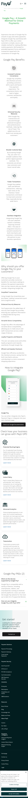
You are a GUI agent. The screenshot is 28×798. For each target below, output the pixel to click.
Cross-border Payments (4, 655)
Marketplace (4, 689)
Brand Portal (4, 706)
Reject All (14, 789)
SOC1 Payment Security (5, 678)
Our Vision (4, 726)
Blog (2, 709)
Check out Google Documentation (13, 424)
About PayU (4, 718)
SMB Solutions (5, 696)
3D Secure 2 (4, 669)
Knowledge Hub (5, 712)
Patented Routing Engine (6, 745)
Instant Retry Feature (7, 742)
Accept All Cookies (14, 794)
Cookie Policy (4, 764)
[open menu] (25, 3)
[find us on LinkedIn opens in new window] (2, 797)
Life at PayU (4, 729)
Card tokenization (6, 675)
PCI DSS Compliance (6, 672)
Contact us (11, 634)
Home (5, 8)
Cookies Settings (14, 784)
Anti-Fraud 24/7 (5, 666)
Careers (3, 723)
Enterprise (4, 686)
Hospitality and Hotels (5, 692)
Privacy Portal (5, 760)
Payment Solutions (6, 644)
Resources (4, 702)
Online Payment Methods (13, 8)
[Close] (26, 772)
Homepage (4, 753)
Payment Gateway (6, 652)
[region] (14, 784)
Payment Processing (6, 649)
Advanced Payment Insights (6, 738)
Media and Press (5, 715)
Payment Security (6, 661)
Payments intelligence (4, 734)
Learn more (7, 463)
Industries (4, 682)
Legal (2, 767)
